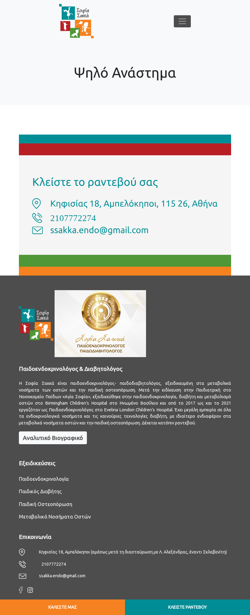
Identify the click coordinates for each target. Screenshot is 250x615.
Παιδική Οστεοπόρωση (45, 504)
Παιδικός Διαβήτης (40, 491)
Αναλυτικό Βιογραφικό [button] (53, 437)
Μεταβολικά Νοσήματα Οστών (55, 516)
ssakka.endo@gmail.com (62, 575)
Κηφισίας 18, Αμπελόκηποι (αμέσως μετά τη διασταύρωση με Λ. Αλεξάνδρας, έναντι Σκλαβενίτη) (133, 552)
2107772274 (53, 564)
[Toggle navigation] (182, 21)
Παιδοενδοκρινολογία (44, 479)
